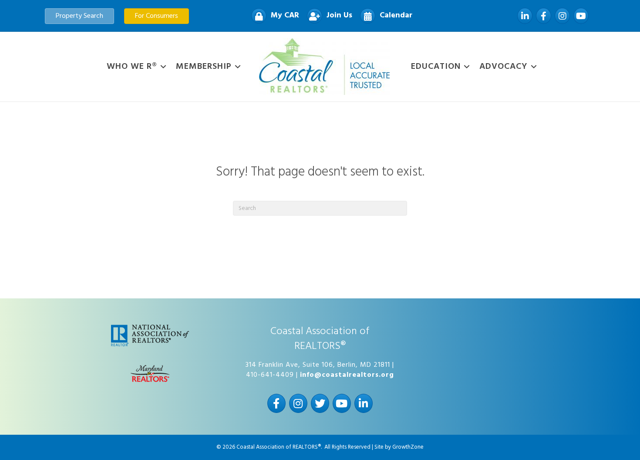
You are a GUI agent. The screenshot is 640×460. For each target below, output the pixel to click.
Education (436, 67)
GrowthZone (408, 447)
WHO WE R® (132, 67)
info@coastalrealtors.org (347, 375)
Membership (204, 67)
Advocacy (503, 67)
